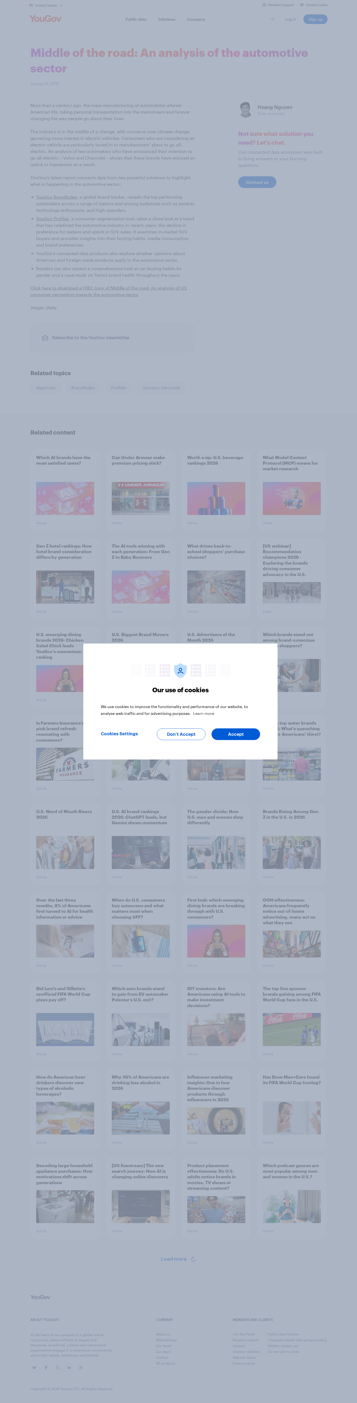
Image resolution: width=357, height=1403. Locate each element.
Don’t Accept (181, 734)
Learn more (203, 713)
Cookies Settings (119, 734)
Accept (236, 734)
